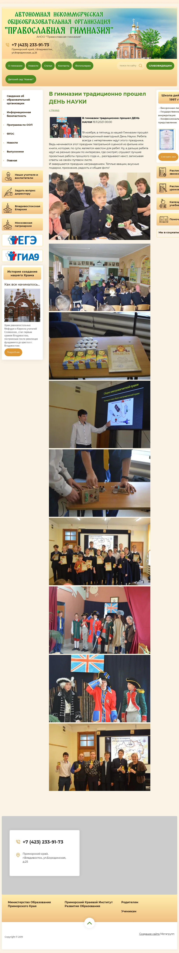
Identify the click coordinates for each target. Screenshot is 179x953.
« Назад (54, 110)
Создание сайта (149, 934)
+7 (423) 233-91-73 (30, 44)
